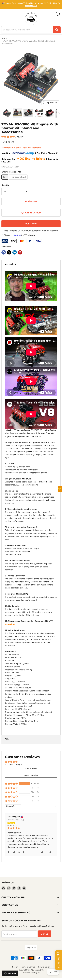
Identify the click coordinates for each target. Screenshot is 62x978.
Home (4, 38)
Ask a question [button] (31, 775)
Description (10, 264)
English (30, 947)
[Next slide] (59, 113)
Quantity (5, 185)
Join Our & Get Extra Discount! (29, 153)
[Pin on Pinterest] (20, 252)
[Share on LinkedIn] (14, 252)
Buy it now (31, 223)
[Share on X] (9, 252)
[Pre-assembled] (18, 180)
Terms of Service (28, 967)
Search (15, 967)
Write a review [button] (31, 768)
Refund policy (44, 967)
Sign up (45, 933)
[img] (31, 828)
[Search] (57, 29)
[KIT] (5, 180)
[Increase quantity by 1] (26, 191)
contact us (16, 235)
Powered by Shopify (31, 973)
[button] (7, 113)
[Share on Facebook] (3, 252)
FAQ (7, 739)
